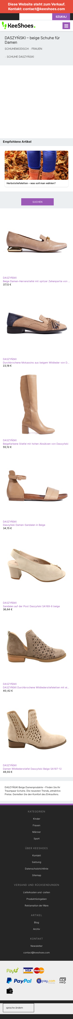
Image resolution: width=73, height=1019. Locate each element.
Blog (36, 922)
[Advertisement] (36, 101)
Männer (36, 831)
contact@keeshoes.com (44, 9)
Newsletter (36, 945)
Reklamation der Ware (36, 905)
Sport (37, 838)
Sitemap (36, 875)
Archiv (36, 929)
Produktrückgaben (36, 898)
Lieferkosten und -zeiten (36, 892)
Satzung (36, 862)
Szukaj (61, 16)
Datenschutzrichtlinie (36, 868)
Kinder (36, 818)
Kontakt (36, 855)
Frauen (36, 825)
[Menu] (66, 25)
